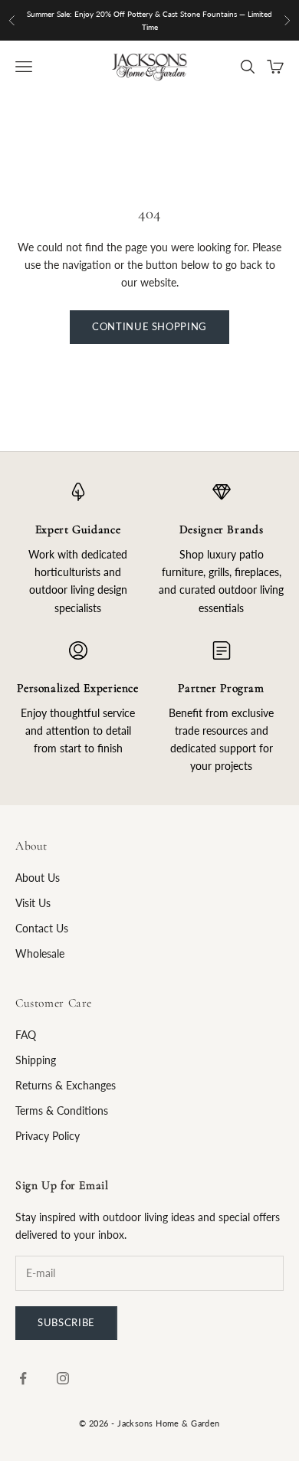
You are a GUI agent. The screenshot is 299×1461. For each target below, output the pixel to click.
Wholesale (39, 953)
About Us (37, 877)
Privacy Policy (47, 1135)
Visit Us (33, 902)
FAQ (25, 1034)
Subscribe (66, 1322)
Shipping (35, 1059)
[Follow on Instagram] (63, 1378)
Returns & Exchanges (65, 1085)
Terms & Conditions (61, 1110)
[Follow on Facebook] (23, 1378)
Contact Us (41, 928)
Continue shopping (149, 326)
